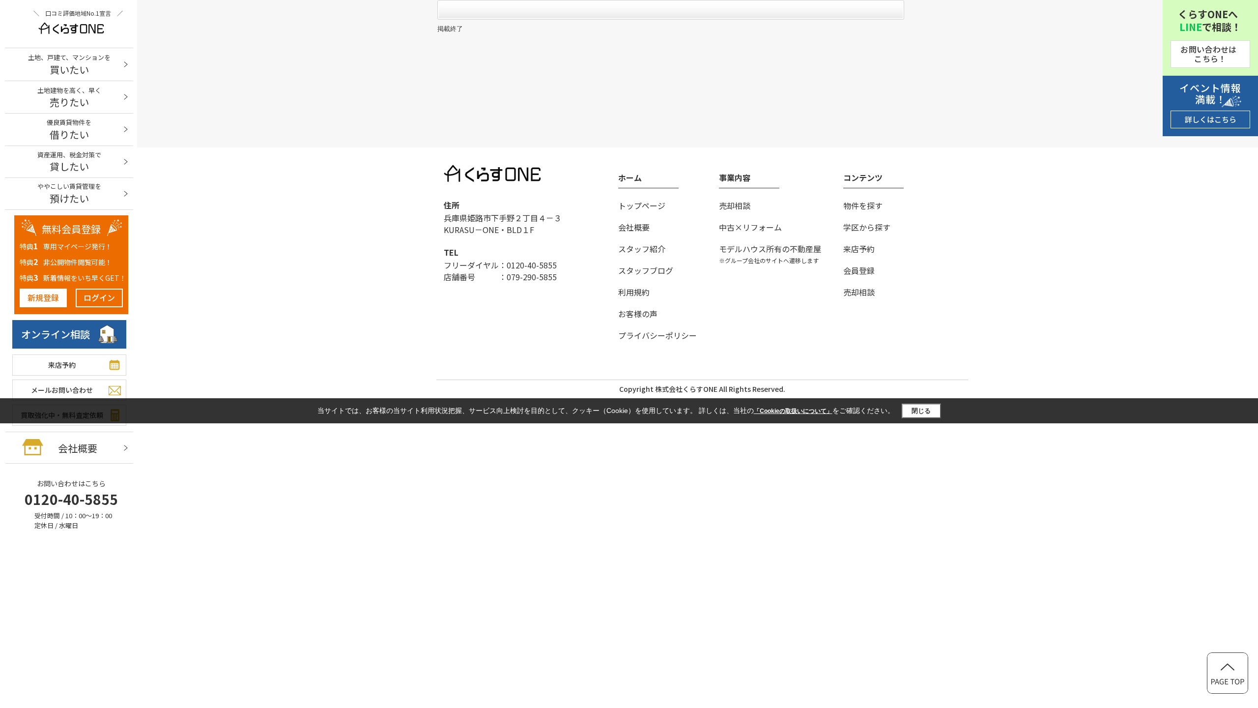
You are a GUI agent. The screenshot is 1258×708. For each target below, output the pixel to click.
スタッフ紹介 (641, 249)
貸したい (69, 162)
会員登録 (859, 270)
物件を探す (863, 205)
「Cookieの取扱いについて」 (793, 411)
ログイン (99, 297)
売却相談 (734, 205)
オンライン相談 (55, 334)
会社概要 (77, 448)
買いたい (69, 65)
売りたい (69, 98)
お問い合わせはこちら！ (1208, 53)
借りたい (69, 130)
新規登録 (43, 297)
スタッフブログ (645, 270)
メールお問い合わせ (62, 390)
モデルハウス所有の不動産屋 (770, 254)
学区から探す (866, 227)
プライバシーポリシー (657, 335)
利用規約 (634, 292)
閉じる (921, 410)
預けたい (69, 193)
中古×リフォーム (750, 227)
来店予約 (62, 365)
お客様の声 (638, 314)
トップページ (641, 205)
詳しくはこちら (1210, 119)
